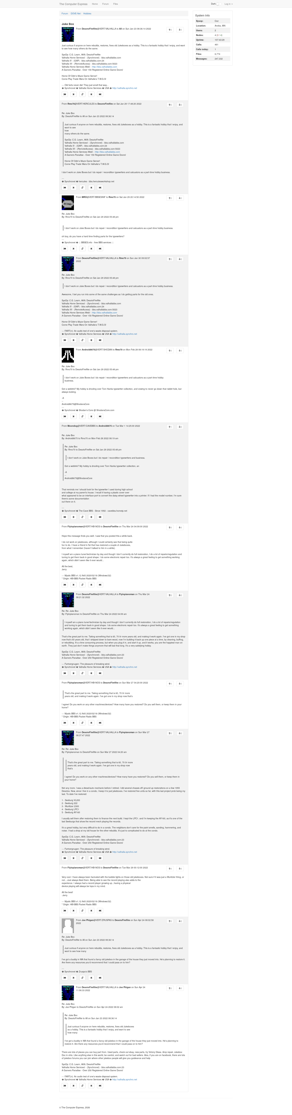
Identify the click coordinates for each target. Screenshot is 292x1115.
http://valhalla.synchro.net (124, 88)
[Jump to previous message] (74, 94)
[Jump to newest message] (100, 94)
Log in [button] (228, 3)
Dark (213, 3)
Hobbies (87, 13)
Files (115, 3)
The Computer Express (73, 4)
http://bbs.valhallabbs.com (104, 66)
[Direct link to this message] (82, 94)
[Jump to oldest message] (65, 94)
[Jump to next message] (91, 94)
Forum (105, 3)
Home (95, 3)
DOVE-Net (76, 13)
